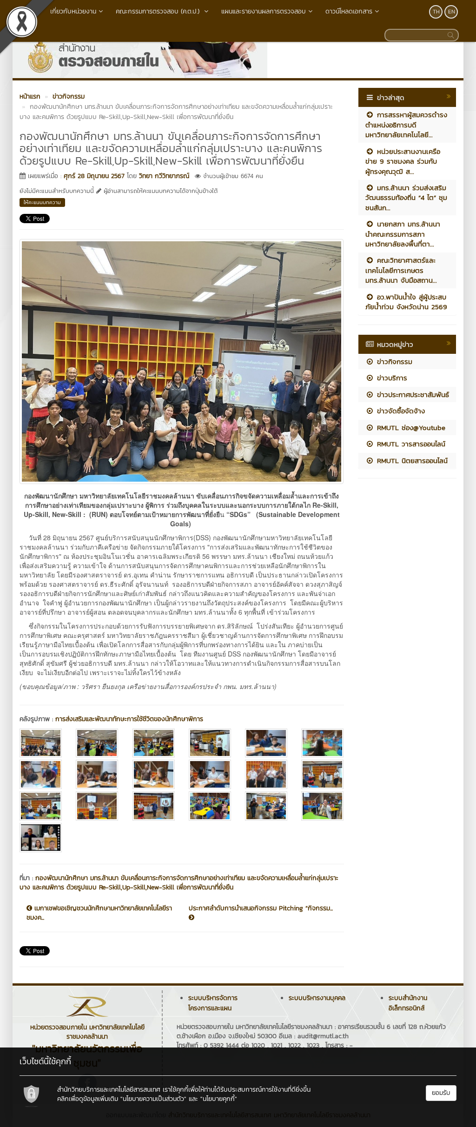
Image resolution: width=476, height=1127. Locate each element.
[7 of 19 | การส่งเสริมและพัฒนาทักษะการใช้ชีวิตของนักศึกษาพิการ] (41, 774)
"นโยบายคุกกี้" (218, 1099)
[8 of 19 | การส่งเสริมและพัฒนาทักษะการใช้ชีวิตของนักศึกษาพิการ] (97, 774)
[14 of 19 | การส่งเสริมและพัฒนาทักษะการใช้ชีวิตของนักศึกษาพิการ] (97, 806)
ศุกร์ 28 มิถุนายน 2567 (94, 176)
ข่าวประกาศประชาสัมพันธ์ (411, 394)
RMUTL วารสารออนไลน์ (409, 443)
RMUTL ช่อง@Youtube (409, 427)
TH (436, 11)
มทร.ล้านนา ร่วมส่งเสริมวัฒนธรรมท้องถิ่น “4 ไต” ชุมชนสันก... (406, 197)
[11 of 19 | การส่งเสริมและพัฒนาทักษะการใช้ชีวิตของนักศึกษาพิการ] (266, 774)
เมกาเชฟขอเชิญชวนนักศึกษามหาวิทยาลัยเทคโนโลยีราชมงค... (99, 913)
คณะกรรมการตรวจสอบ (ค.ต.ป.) (159, 11)
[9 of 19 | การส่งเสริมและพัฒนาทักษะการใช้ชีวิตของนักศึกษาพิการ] (153, 774)
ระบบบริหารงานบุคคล (317, 998)
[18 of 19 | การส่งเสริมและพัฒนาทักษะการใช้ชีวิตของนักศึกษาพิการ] (322, 806)
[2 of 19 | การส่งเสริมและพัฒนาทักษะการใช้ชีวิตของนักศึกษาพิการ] (97, 743)
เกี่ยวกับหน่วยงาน (73, 11)
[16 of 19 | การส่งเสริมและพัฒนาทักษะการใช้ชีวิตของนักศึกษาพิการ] (210, 806)
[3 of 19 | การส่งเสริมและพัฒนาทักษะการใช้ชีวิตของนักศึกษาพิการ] (153, 743)
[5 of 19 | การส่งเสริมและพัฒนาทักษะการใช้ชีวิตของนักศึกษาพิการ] (266, 743)
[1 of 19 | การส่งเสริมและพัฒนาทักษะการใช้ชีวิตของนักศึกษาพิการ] (41, 743)
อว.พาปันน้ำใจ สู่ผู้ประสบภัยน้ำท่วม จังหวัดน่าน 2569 (406, 302)
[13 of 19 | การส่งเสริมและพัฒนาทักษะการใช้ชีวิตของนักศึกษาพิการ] (41, 806)
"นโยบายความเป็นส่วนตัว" (153, 1099)
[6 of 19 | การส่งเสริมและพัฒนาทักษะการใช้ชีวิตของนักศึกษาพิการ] (322, 743)
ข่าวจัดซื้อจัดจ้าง (399, 410)
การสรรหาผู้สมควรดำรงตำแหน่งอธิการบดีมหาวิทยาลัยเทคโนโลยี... (406, 124)
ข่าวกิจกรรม (393, 361)
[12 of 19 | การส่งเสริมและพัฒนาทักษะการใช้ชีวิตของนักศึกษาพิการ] (322, 774)
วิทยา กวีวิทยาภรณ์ (164, 176)
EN (451, 11)
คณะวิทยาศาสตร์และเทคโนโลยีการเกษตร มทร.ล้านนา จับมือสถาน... (401, 270)
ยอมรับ (441, 1093)
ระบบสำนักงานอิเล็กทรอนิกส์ (408, 1003)
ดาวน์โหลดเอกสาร (348, 11)
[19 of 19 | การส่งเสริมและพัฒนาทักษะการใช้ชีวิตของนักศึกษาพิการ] (41, 837)
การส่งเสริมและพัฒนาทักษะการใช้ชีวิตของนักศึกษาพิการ (129, 719)
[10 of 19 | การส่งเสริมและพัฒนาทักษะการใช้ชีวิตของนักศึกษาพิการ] (210, 774)
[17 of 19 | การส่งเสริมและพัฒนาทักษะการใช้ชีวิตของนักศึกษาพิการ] (266, 806)
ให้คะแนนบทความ (42, 202)
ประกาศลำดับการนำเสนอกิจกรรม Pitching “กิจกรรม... (261, 908)
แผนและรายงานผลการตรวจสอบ (263, 11)
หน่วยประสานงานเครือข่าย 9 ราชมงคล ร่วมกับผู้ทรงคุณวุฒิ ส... (402, 161)
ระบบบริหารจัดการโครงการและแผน (213, 1003)
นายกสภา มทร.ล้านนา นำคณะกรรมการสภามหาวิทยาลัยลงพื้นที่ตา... (402, 234)
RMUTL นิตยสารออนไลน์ (411, 460)
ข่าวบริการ (390, 377)
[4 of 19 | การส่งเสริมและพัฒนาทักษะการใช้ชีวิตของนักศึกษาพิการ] (210, 743)
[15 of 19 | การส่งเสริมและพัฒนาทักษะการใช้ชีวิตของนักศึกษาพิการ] (153, 806)
